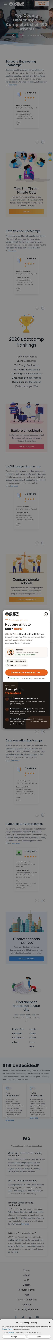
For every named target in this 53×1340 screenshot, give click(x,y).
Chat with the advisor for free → (26, 672)
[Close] (46, 614)
